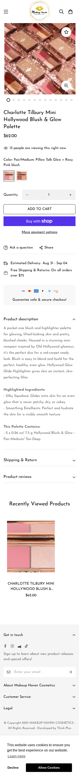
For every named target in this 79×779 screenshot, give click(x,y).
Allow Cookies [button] (49, 767)
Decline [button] (13, 767)
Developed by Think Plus (54, 728)
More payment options (39, 232)
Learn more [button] (16, 756)
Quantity (11, 195)
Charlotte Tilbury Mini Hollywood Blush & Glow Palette (31, 587)
